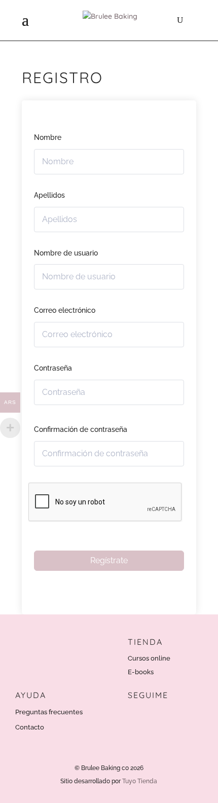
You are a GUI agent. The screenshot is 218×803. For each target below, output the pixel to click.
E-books (141, 672)
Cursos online (149, 658)
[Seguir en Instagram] (136, 716)
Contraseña (53, 368)
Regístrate (109, 560)
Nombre (47, 137)
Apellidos (49, 195)
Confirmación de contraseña (80, 429)
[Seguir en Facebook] (157, 716)
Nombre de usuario (66, 253)
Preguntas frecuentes (49, 712)
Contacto (29, 727)
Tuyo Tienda (139, 781)
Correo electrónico (64, 310)
